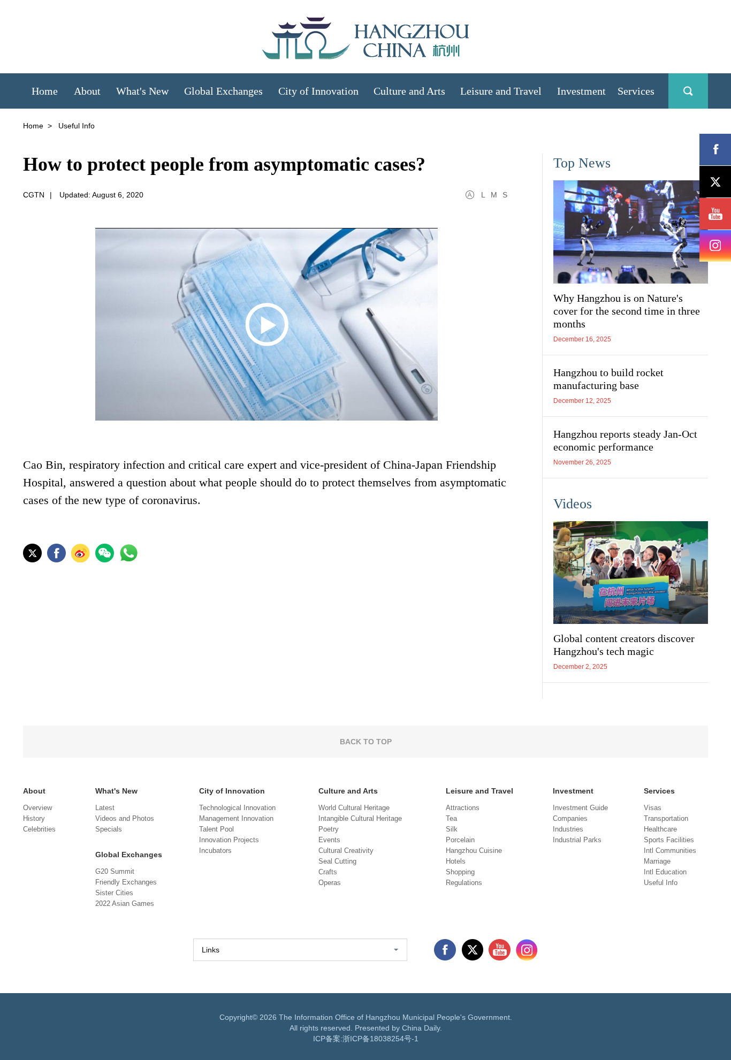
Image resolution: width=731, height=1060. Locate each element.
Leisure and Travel (479, 791)
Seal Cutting (337, 861)
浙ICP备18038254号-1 (380, 1038)
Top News (582, 163)
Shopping (460, 872)
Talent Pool (216, 829)
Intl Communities (670, 851)
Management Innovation (236, 818)
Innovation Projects (229, 840)
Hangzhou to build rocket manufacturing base (608, 379)
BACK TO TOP (366, 741)
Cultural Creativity (346, 851)
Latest (105, 808)
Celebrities (39, 829)
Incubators (215, 851)
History (34, 818)
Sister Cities (114, 893)
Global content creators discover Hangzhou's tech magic (624, 644)
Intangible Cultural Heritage (360, 818)
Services (659, 791)
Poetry (328, 829)
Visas (652, 808)
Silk (452, 829)
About (34, 791)
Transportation (666, 818)
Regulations (464, 883)
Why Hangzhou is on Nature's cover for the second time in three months (626, 311)
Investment (573, 791)
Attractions (462, 808)
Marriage (657, 861)
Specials (108, 829)
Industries (568, 829)
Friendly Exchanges (126, 882)
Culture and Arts (348, 791)
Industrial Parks (577, 840)
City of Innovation (232, 791)
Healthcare (660, 829)
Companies (570, 818)
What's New (116, 791)
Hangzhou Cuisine (474, 851)
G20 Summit (114, 871)
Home (33, 125)
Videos (572, 504)
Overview (37, 808)
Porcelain (460, 840)
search (688, 91)
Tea (451, 818)
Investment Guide (580, 808)
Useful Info (660, 883)
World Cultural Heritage (354, 808)
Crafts (327, 872)
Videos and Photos (124, 818)
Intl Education (665, 872)
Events (329, 840)
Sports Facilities (669, 840)
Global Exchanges (128, 854)
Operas (329, 883)
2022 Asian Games (124, 903)
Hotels (456, 861)
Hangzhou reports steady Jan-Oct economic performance (625, 440)
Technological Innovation (237, 808)
